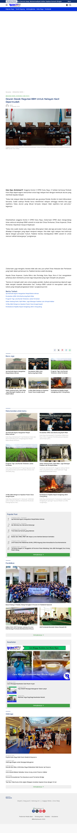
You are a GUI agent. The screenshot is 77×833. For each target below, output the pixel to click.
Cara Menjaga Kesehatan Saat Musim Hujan (21, 684)
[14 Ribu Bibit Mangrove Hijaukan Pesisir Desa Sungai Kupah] (38, 383)
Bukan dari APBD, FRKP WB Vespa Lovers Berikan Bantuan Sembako (32, 537)
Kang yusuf (26, 801)
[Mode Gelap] (67, 5)
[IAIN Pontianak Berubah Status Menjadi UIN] (55, 616)
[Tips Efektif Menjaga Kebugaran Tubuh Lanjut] (12, 690)
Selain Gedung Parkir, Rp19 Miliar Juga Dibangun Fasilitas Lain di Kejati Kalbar (30, 301)
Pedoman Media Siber (26, 816)
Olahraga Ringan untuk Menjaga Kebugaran (20, 762)
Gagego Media (46, 801)
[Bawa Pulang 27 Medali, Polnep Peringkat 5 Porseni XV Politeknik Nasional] (38, 584)
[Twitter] (36, 811)
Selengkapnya (38, 554)
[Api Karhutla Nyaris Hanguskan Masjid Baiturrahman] (16, 364)
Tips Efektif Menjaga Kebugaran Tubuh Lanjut (32, 689)
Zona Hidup (56, 801)
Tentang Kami (39, 816)
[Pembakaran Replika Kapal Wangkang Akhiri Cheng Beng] (61, 383)
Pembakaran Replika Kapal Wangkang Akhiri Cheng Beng (24, 307)
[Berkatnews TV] (15, 5)
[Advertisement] (38, 28)
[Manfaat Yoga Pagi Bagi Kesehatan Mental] (12, 698)
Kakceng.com (35, 801)
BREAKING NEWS (10, 96)
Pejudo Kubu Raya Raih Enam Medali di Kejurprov (21, 757)
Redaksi (47, 816)
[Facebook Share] (54, 350)
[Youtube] (43, 811)
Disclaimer (55, 816)
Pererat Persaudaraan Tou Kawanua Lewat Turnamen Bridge (25, 777)
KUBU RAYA (26, 96)
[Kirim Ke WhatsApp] (69, 350)
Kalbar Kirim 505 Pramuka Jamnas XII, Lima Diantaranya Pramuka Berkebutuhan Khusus (20, 628)
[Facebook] (33, 811)
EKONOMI (19, 96)
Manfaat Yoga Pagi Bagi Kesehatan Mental (31, 697)
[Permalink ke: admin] (7, 106)
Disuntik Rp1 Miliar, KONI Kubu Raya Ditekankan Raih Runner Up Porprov (28, 767)
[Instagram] (40, 811)
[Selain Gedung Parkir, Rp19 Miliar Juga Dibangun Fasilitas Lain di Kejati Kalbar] (16, 383)
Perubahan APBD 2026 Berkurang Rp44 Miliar (20, 296)
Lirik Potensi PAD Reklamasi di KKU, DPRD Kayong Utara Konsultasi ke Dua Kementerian (38, 542)
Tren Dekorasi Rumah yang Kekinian (22, 531)
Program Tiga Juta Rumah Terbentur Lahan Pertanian (23, 299)
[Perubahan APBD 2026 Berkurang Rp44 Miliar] (38, 364)
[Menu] (7, 5)
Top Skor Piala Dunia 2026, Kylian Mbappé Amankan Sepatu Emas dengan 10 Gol (31, 782)
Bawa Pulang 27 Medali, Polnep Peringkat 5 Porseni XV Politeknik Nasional (29, 605)
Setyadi (19, 801)
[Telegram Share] (66, 350)
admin (11, 105)
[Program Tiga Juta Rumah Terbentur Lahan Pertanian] (61, 363)
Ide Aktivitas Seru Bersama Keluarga (22, 525)
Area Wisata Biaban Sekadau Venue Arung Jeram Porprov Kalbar (26, 772)
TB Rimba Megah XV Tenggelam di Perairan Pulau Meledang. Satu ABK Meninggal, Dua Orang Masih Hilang (40, 549)
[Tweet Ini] (58, 350)
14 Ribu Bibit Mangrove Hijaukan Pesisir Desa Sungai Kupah (24, 304)
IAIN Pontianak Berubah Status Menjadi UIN (53, 627)
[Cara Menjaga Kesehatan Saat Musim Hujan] (38, 662)
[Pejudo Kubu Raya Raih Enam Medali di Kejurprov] (38, 735)
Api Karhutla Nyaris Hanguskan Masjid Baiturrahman (22, 293)
